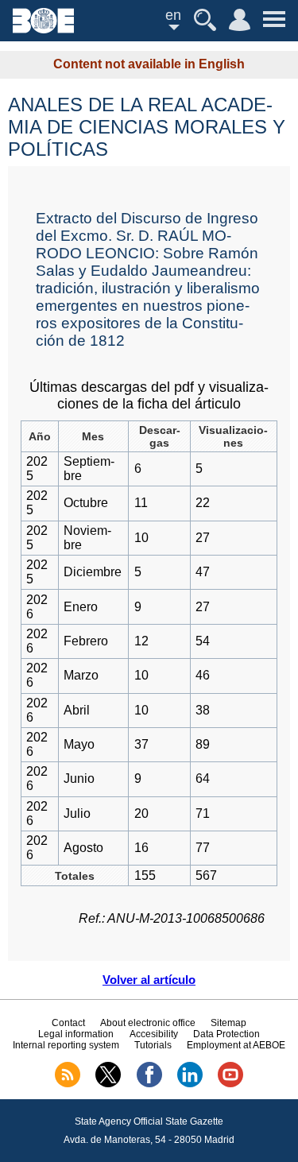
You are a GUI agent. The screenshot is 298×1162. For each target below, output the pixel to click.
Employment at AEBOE (236, 1045)
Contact (68, 1022)
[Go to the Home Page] (43, 29)
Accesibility (154, 1034)
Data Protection (226, 1034)
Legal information (76, 1034)
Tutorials (153, 1045)
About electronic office (147, 1022)
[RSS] (67, 1084)
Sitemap (228, 1022)
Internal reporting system (66, 1045)
